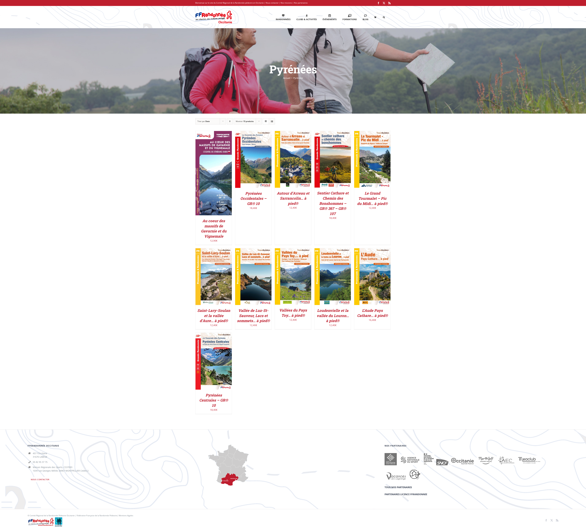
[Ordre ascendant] (230, 121)
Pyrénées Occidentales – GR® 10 (253, 198)
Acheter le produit (251, 158)
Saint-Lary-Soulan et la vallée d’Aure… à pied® (213, 315)
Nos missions (286, 3)
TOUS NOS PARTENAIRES (398, 487)
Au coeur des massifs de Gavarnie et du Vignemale (213, 228)
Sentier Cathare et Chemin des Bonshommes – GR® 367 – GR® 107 (333, 203)
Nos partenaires (301, 3)
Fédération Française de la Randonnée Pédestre (97, 515)
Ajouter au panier (212, 172)
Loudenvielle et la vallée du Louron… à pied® (333, 315)
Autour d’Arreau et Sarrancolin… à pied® (293, 198)
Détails (214, 175)
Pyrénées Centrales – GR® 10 (213, 400)
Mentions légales (126, 515)
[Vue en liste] (272, 121)
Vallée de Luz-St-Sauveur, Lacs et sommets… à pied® (253, 315)
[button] (384, 17)
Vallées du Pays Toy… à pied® (293, 313)
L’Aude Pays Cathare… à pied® (372, 313)
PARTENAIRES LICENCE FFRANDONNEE (406, 494)
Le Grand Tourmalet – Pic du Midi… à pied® (372, 198)
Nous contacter (272, 3)
